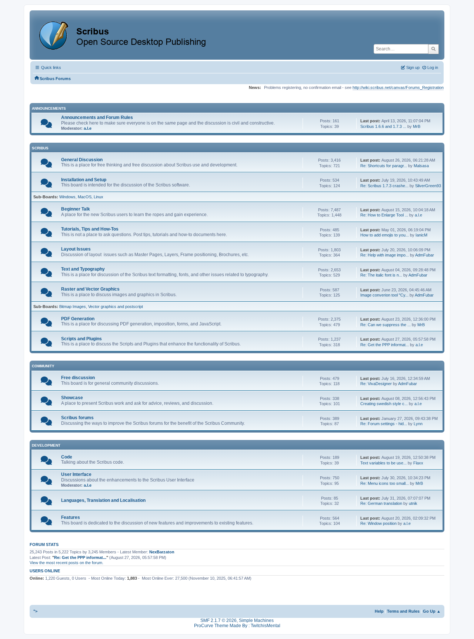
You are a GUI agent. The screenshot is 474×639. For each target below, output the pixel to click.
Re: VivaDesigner (376, 383)
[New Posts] (46, 125)
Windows (67, 197)
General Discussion (82, 159)
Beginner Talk (75, 209)
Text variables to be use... (383, 463)
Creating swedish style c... (384, 403)
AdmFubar (424, 255)
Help (379, 611)
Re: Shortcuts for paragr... (383, 165)
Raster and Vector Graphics (90, 289)
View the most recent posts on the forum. (66, 562)
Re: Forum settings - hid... (383, 423)
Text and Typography (83, 269)
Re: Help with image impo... (384, 255)
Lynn (418, 423)
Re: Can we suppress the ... (385, 324)
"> (35, 611)
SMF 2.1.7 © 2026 (218, 620)
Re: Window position (378, 523)
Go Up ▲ (432, 611)
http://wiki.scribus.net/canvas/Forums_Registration (398, 87)
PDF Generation (77, 318)
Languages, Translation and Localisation (103, 500)
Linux (98, 197)
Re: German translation (381, 503)
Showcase (72, 397)
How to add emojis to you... (384, 235)
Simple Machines (256, 620)
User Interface (76, 474)
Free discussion (78, 377)
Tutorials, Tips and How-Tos (89, 229)
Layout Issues (76, 249)
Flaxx (418, 463)
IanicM (421, 235)
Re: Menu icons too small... (384, 483)
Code (66, 457)
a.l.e (87, 128)
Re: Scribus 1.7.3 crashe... (384, 185)
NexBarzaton (161, 552)
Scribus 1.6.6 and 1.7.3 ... (383, 126)
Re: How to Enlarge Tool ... (384, 215)
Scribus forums (77, 417)
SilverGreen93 (428, 185)
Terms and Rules (403, 611)
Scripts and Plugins (81, 338)
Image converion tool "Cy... (384, 295)
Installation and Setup (83, 179)
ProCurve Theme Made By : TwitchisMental (237, 625)
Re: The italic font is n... (381, 275)
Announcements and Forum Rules (97, 117)
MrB (416, 126)
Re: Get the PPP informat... (384, 344)
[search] (433, 49)
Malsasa (421, 165)
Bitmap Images (72, 306)
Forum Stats (44, 544)
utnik (413, 503)
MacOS (84, 197)
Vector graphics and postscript (115, 306)
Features (70, 517)
